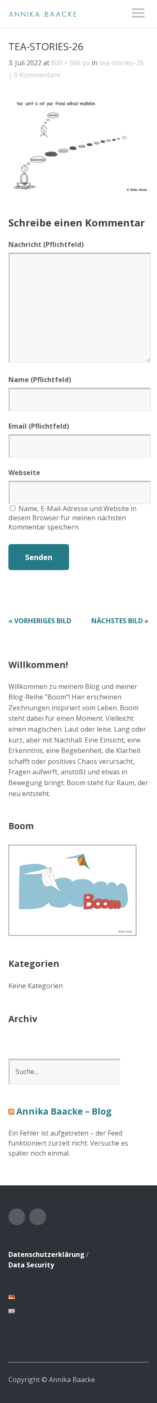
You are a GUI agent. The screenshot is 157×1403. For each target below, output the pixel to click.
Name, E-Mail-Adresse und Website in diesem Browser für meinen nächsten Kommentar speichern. (72, 518)
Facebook (16, 1216)
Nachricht (46, 244)
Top (140, 1379)
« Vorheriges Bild (39, 620)
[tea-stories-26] (78, 190)
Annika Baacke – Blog (64, 1111)
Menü (138, 13)
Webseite (24, 472)
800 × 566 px (70, 62)
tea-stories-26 (121, 62)
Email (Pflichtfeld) (38, 426)
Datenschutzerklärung (46, 1254)
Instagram (37, 1216)
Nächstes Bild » (120, 620)
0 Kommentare (37, 75)
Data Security (31, 1264)
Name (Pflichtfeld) (39, 379)
